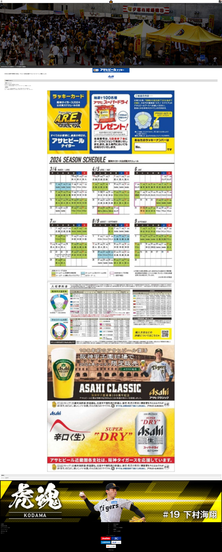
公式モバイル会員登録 (116, 531)
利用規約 (114, 525)
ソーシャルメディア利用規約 (118, 527)
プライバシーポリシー (4, 529)
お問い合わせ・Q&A (4, 531)
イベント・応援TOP (4, 477)
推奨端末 (114, 529)
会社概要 (2, 524)
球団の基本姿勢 (115, 524)
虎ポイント (2, 532)
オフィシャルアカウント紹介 (5, 527)
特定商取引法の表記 (4, 525)
